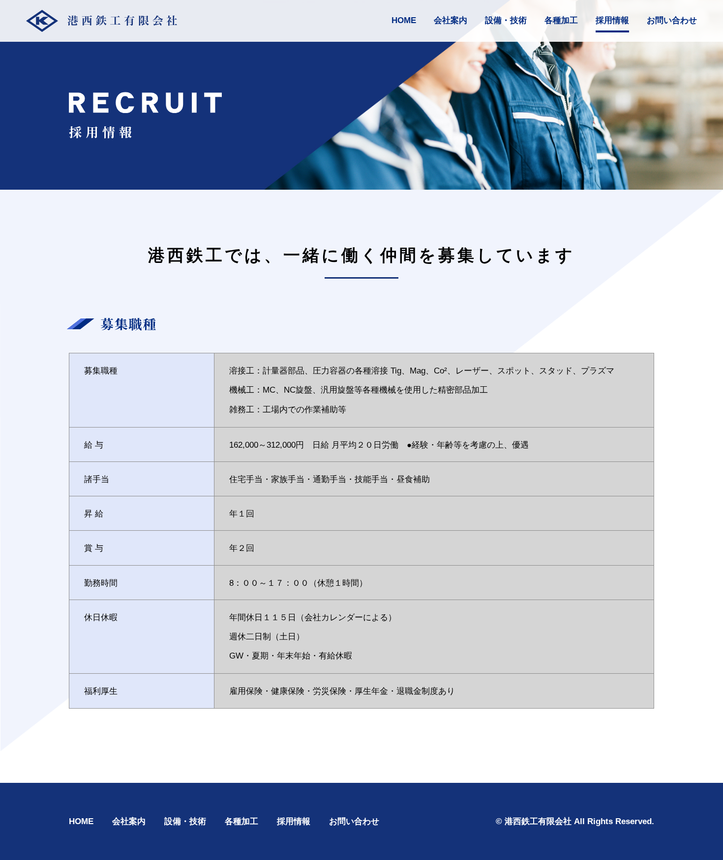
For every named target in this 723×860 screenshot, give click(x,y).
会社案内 (450, 20)
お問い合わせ (672, 20)
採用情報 (612, 20)
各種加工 (561, 20)
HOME (404, 20)
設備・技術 (506, 20)
